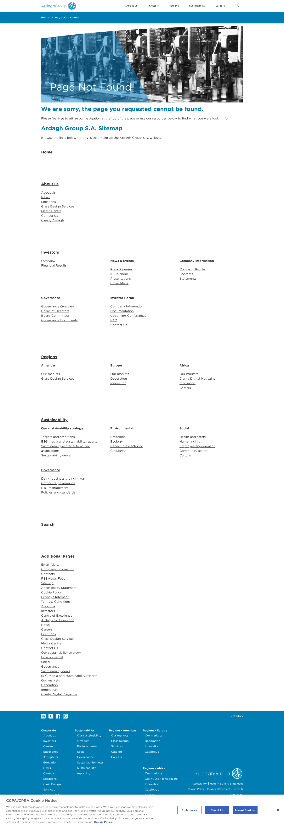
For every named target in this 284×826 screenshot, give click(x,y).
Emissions (117, 437)
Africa (184, 365)
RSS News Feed (53, 578)
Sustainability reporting (86, 770)
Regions (49, 357)
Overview (48, 261)
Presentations (120, 278)
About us (50, 184)
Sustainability (197, 5)
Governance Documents (59, 320)
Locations (48, 202)
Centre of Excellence (56, 615)
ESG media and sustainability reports (69, 441)
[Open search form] (237, 6)
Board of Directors (55, 311)
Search (47, 524)
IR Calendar (119, 274)
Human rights (189, 441)
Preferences (189, 809)
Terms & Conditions (56, 601)
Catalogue (152, 751)
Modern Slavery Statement (226, 783)
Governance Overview (58, 306)
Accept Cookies (245, 809)
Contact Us (49, 216)
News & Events (122, 261)
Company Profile (192, 269)
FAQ (113, 320)
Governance (50, 298)
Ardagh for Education (57, 620)
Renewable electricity (126, 446)
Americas (48, 365)
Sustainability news (55, 455)
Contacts (186, 274)
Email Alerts (119, 283)
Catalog (116, 751)
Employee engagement (197, 446)
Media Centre (51, 211)
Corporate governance (58, 483)
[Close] (278, 810)
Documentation (122, 311)
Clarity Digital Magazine (197, 378)
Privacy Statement (55, 597)
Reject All (217, 809)
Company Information (196, 261)
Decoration (118, 378)
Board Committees (55, 315)
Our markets (50, 374)
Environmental (121, 428)
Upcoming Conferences (128, 315)
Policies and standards (58, 492)
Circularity (118, 451)
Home (45, 17)
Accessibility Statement (59, 588)
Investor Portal (122, 298)
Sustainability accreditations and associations (65, 448)
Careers (220, 5)
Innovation (118, 383)
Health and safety (192, 437)
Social (184, 428)
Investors (153, 5)
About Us (48, 192)
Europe (116, 365)
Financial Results (54, 265)
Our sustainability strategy (62, 428)
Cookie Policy (51, 592)
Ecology (116, 441)
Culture (184, 455)
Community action (193, 451)
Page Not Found (67, 17)
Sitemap (47, 583)
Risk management (54, 488)
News (45, 197)
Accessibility (199, 783)
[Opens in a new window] (43, 716)
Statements (187, 278)
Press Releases (121, 269)
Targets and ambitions (58, 437)
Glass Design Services (57, 206)
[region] (142, 810)
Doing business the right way (63, 478)
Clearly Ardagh (52, 220)
